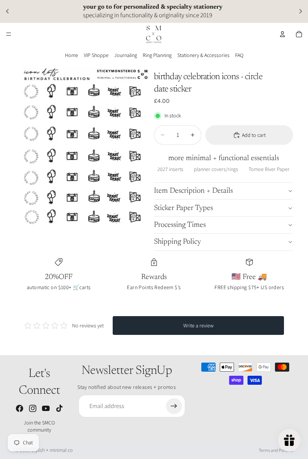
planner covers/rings (216, 169)
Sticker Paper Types (183, 208)
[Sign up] (174, 406)
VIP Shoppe (96, 55)
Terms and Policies (276, 450)
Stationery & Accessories (203, 55)
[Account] (282, 34)
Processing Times (180, 225)
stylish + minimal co (52, 450)
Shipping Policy (177, 242)
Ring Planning (157, 55)
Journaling (125, 55)
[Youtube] (45, 408)
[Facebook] (19, 408)
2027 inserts (170, 169)
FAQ (239, 55)
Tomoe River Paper (269, 169)
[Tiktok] (59, 408)
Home (71, 55)
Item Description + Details (193, 191)
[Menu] (8, 34)
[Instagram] (32, 408)
